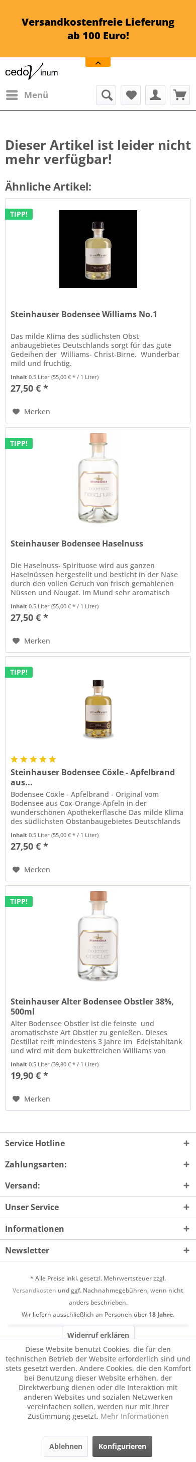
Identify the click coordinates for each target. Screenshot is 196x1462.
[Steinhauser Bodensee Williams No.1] (98, 249)
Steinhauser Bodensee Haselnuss (77, 543)
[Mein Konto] (155, 95)
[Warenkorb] (180, 95)
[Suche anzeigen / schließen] (106, 95)
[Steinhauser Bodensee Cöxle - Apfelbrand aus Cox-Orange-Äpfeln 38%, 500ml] (98, 707)
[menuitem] (26, 95)
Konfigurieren (122, 1446)
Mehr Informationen (135, 1416)
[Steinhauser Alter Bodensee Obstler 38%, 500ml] (98, 936)
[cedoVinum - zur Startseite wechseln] (31, 71)
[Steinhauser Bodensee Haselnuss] (98, 478)
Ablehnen (65, 1446)
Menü (36, 95)
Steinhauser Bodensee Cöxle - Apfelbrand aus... (93, 777)
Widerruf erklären (98, 1335)
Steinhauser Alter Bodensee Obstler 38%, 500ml (92, 1006)
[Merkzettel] (131, 95)
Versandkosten (34, 1290)
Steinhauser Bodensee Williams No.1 (84, 314)
